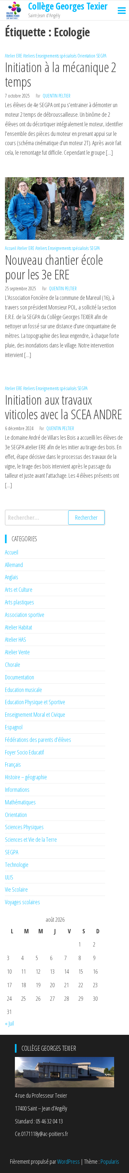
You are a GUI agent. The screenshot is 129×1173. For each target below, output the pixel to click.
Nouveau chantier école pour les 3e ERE (54, 267)
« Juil (9, 1023)
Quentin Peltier (56, 96)
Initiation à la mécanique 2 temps (60, 74)
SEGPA (101, 56)
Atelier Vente (17, 652)
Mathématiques (20, 802)
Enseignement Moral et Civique (35, 714)
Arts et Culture (18, 589)
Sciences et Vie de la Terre (31, 839)
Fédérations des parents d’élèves (38, 740)
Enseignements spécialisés (56, 56)
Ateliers (29, 56)
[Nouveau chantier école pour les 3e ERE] (64, 208)
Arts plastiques (19, 602)
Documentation (19, 677)
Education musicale (23, 690)
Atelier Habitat (18, 627)
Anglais (11, 577)
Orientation (86, 56)
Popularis (110, 1161)
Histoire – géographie (26, 777)
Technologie (16, 865)
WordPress (68, 1161)
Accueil (10, 248)
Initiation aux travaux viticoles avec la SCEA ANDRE (63, 406)
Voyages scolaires (22, 902)
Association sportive (24, 615)
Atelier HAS (15, 639)
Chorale (12, 664)
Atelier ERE (13, 56)
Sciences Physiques (24, 827)
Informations (17, 789)
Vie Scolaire (16, 889)
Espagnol (13, 727)
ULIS (9, 877)
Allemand (14, 565)
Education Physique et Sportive (35, 702)
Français (13, 764)
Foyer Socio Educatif (24, 752)
